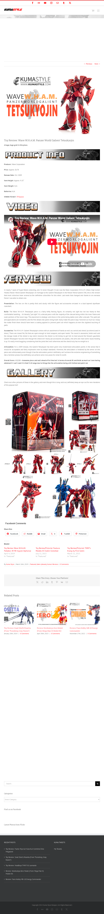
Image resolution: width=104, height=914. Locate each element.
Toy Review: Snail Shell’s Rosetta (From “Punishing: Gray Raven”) (26, 858)
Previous (89, 64)
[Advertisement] (52, 38)
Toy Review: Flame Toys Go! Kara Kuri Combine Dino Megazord (25, 850)
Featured (33, 564)
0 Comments (64, 564)
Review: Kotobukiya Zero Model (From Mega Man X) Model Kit (25, 872)
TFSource (20, 197)
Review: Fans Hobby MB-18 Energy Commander (23, 879)
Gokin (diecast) (42, 564)
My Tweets (58, 849)
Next (96, 64)
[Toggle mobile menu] (98, 10)
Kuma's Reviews (52, 564)
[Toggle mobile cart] (93, 10)
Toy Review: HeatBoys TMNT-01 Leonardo (21, 865)
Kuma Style (10, 564)
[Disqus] (52, 670)
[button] (6, 619)
